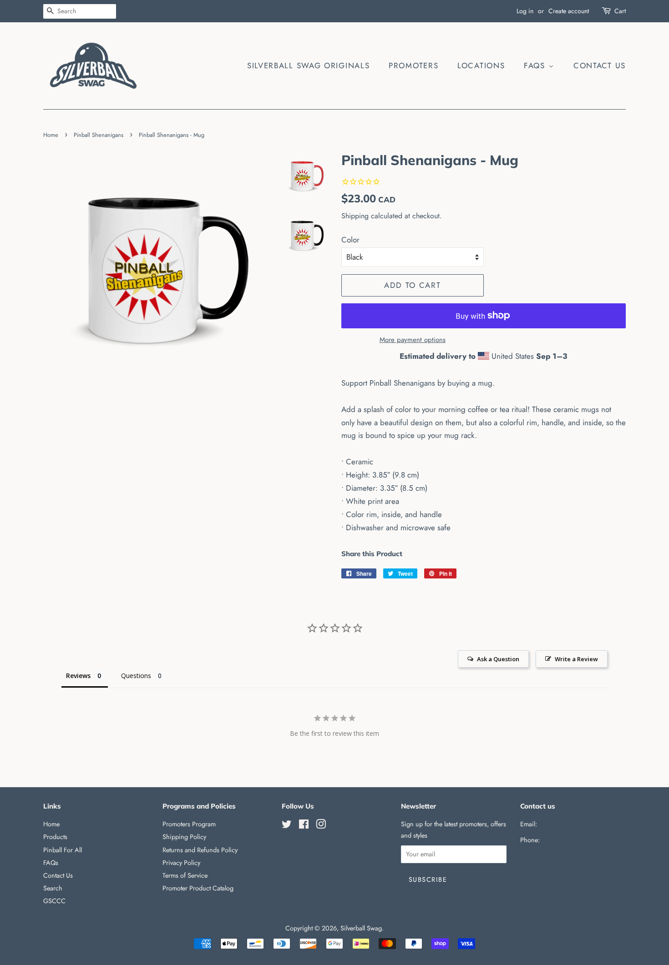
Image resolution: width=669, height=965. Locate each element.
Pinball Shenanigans (98, 135)
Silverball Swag (361, 928)
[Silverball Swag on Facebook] (304, 825)
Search (52, 888)
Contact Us (599, 65)
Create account (568, 10)
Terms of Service (185, 875)
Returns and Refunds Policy (200, 849)
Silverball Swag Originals (308, 65)
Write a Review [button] (576, 659)
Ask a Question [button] (498, 659)
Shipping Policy (184, 836)
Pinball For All (62, 849)
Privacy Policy (181, 862)
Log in (525, 10)
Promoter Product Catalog (197, 888)
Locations (481, 65)
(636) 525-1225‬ (563, 839)
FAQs (536, 65)
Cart (620, 10)
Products (55, 836)
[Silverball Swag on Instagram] (321, 825)
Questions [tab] (136, 675)
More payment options (413, 340)
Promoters (413, 65)
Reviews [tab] (78, 675)
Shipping (355, 216)
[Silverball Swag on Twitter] (287, 825)
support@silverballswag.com (577, 824)
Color (350, 239)
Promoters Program (189, 824)
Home (50, 135)
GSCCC (54, 900)
